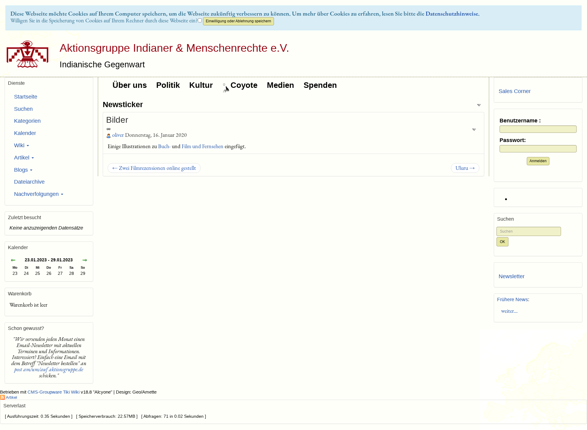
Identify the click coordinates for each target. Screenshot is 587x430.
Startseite (25, 97)
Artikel (22, 158)
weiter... (508, 310)
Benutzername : (520, 121)
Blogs (21, 170)
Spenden (320, 85)
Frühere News (512, 299)
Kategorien (27, 121)
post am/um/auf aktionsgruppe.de (48, 369)
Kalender (25, 133)
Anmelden (538, 161)
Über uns (130, 85)
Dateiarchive (29, 182)
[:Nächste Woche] (84, 260)
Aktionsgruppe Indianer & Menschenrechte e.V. (174, 48)
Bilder (117, 120)
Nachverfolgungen (37, 194)
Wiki (20, 145)
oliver (118, 134)
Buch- (164, 146)
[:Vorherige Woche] (13, 260)
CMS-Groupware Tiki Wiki (54, 392)
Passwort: (513, 140)
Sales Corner (515, 91)
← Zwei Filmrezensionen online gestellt (154, 167)
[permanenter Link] (108, 128)
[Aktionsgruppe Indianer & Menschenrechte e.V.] (25, 54)
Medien (280, 85)
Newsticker (123, 104)
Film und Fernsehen (202, 146)
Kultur (201, 85)
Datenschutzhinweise (452, 13)
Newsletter (512, 276)
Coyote (244, 85)
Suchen (23, 109)
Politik (168, 85)
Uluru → (465, 167)
